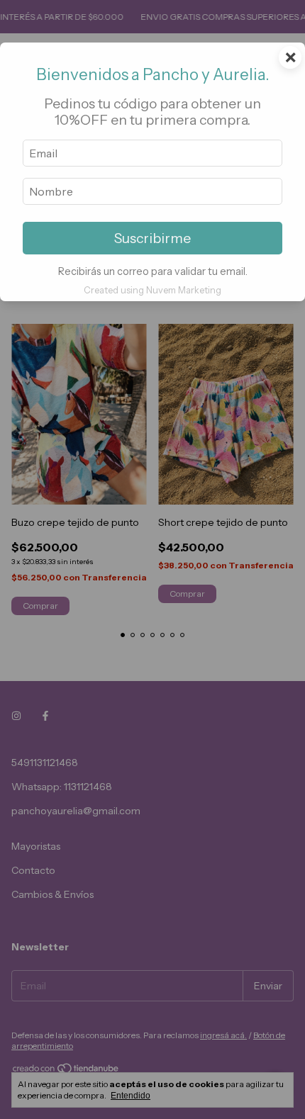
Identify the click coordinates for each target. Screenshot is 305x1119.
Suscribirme (152, 238)
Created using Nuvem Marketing (152, 290)
